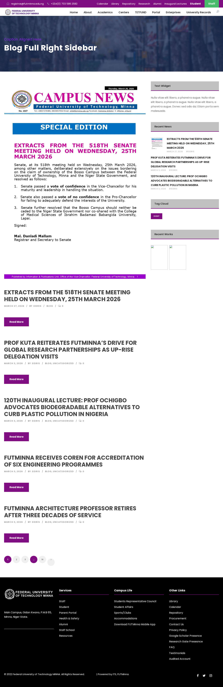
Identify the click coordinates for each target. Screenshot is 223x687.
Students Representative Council (135, 601)
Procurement (177, 618)
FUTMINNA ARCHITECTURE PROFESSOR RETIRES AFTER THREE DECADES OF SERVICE (70, 511)
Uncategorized (63, 363)
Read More (16, 322)
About (88, 12)
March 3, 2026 (13, 363)
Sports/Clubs (122, 613)
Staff (211, 3)
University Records (198, 12)
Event (156, 216)
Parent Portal (67, 613)
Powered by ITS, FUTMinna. (113, 674)
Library (115, 3)
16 (42, 559)
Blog (50, 306)
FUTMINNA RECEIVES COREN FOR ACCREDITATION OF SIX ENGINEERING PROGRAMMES (74, 461)
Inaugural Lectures (176, 3)
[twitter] (204, 675)
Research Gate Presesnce (186, 641)
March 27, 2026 (14, 306)
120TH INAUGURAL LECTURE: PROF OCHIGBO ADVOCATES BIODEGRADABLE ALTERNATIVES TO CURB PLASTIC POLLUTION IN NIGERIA (72, 407)
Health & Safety (69, 618)
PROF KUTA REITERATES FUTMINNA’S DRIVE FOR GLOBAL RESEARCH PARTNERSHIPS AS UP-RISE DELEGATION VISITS (70, 349)
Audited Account (180, 659)
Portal (156, 12)
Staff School (67, 630)
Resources (65, 636)
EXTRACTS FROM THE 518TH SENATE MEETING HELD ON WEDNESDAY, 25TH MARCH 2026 (67, 295)
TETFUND (140, 12)
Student (64, 607)
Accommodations (125, 618)
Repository (128, 3)
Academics (105, 12)
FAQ (172, 647)
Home (74, 12)
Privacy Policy (178, 630)
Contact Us (176, 624)
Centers (124, 12)
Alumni (157, 3)
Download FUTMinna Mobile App (134, 624)
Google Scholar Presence (185, 636)
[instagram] (210, 675)
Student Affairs (123, 607)
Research (144, 3)
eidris (37, 306)
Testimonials (177, 653)
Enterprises (173, 12)
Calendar (102, 3)
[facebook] (198, 675)
